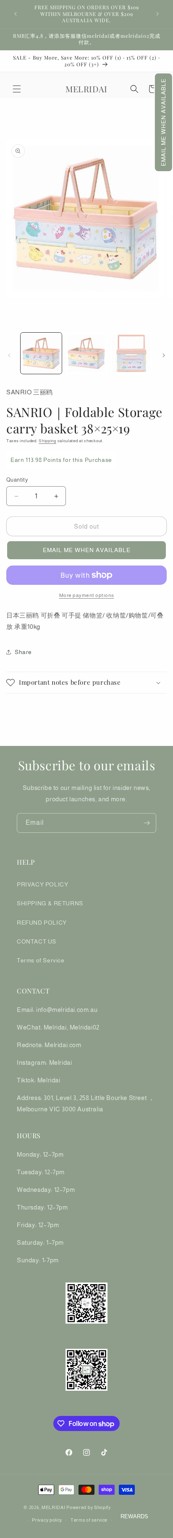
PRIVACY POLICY (42, 884)
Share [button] (23, 652)
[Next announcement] (157, 14)
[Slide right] (164, 355)
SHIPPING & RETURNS (50, 903)
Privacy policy (47, 1519)
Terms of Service (41, 960)
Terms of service (89, 1519)
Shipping (47, 440)
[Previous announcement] (15, 14)
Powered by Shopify (88, 1507)
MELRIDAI (54, 1507)
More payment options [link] (86, 595)
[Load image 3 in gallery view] (131, 353)
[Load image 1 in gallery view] (41, 353)
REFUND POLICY (42, 922)
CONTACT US (36, 941)
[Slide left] (9, 355)
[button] (163, 122)
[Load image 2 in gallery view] (86, 353)
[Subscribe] (146, 823)
